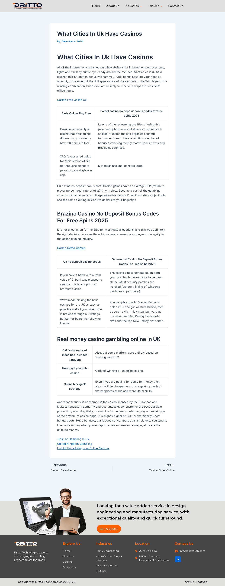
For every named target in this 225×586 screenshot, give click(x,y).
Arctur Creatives (196, 582)
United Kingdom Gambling (74, 443)
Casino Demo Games (71, 248)
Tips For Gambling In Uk (73, 439)
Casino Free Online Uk (72, 100)
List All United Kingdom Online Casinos (83, 448)
